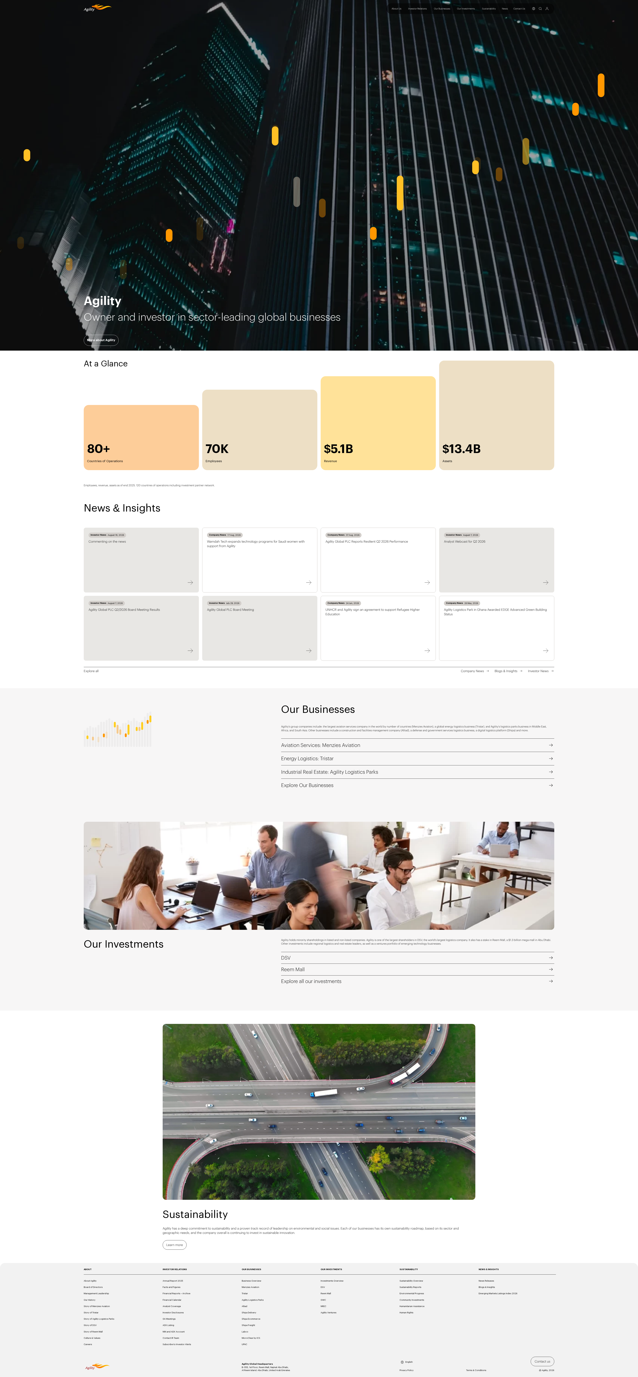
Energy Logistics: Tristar (307, 758)
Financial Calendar (172, 1300)
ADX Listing (168, 1325)
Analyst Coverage (172, 1306)
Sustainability (489, 8)
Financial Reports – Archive (176, 1293)
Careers (88, 1344)
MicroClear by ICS (251, 1338)
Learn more (174, 1245)
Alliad (244, 1306)
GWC (323, 1300)
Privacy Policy (407, 1370)
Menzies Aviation (250, 1287)
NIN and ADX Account (174, 1332)
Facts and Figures (171, 1287)
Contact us (542, 1361)
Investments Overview (332, 1281)
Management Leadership (96, 1293)
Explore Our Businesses (307, 785)
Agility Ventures (328, 1312)
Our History (89, 1300)
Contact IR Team (171, 1338)
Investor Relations (417, 8)
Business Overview (251, 1281)
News (505, 8)
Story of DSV (90, 1325)
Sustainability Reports (410, 1287)
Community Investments (412, 1300)
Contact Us (519, 8)
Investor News (538, 671)
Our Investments (466, 8)
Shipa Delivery (249, 1312)
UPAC (244, 1344)
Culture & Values (92, 1338)
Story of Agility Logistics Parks (99, 1319)
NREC (323, 1306)
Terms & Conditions (476, 1370)
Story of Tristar (91, 1312)
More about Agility (101, 340)
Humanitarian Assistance (412, 1306)
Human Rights (406, 1312)
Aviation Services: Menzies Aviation (320, 745)
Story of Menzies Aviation (97, 1306)
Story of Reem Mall (93, 1332)
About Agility (90, 1281)
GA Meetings (169, 1319)
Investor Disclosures (173, 1312)
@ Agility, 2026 (546, 1370)
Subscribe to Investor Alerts (177, 1344)
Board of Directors (93, 1287)
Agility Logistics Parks (253, 1300)
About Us (396, 8)
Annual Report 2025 (173, 1281)
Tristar (245, 1293)
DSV (286, 958)
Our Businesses (442, 8)
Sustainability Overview (411, 1281)
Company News (472, 671)
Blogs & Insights (506, 671)
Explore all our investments (311, 981)
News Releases (486, 1281)
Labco (245, 1332)
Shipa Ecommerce (251, 1319)
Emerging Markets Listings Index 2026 (498, 1293)
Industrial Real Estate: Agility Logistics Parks (329, 772)
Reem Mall (293, 969)
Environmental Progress (412, 1293)
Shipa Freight (248, 1325)
